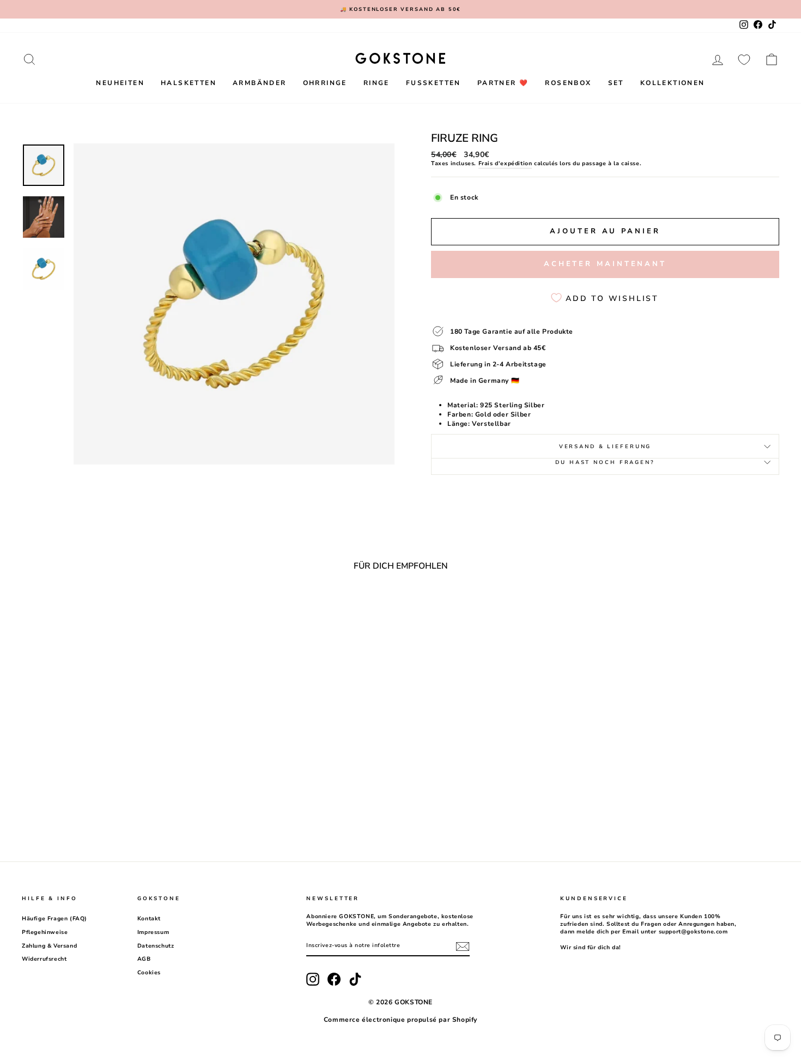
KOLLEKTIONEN (672, 83)
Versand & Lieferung (605, 446)
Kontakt (149, 919)
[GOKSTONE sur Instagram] (312, 979)
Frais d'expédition (505, 163)
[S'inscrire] (463, 946)
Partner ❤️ (503, 83)
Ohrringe (325, 83)
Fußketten (433, 83)
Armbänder (260, 83)
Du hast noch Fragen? (605, 462)
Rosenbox (568, 83)
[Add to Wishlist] (190, 609)
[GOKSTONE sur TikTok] (355, 979)
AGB (144, 959)
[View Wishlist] (744, 59)
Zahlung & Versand (49, 946)
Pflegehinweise (45, 932)
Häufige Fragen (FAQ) (54, 919)
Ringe (376, 83)
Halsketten (188, 83)
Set (616, 83)
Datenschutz (155, 946)
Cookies (149, 972)
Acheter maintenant (605, 264)
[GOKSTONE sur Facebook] (334, 979)
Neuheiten (120, 83)
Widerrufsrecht (44, 959)
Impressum (153, 932)
